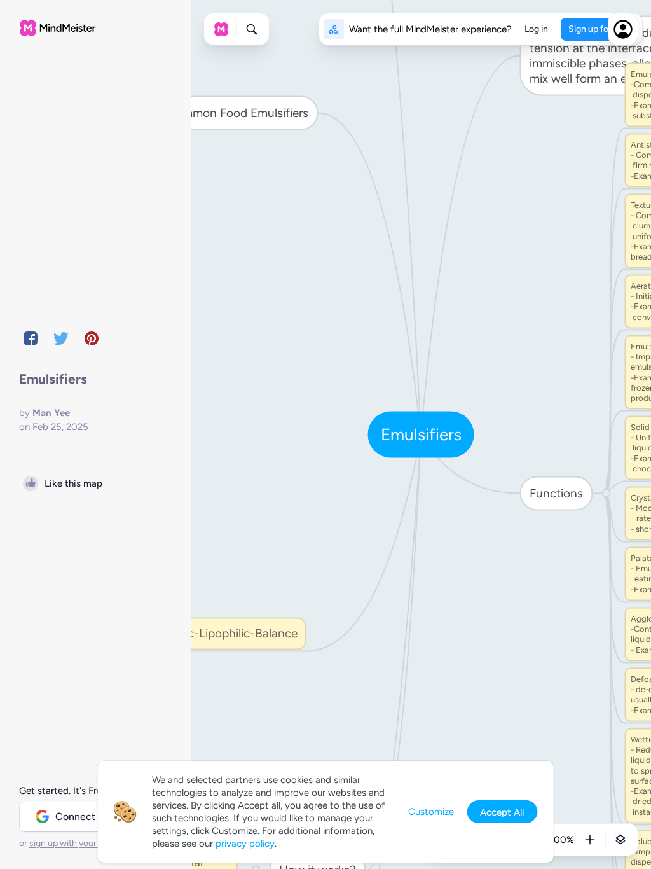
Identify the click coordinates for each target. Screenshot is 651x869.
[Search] (251, 29)
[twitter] (61, 338)
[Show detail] (620, 839)
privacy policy (245, 843)
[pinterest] (91, 338)
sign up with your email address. (92, 843)
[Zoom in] (590, 839)
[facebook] (30, 338)
